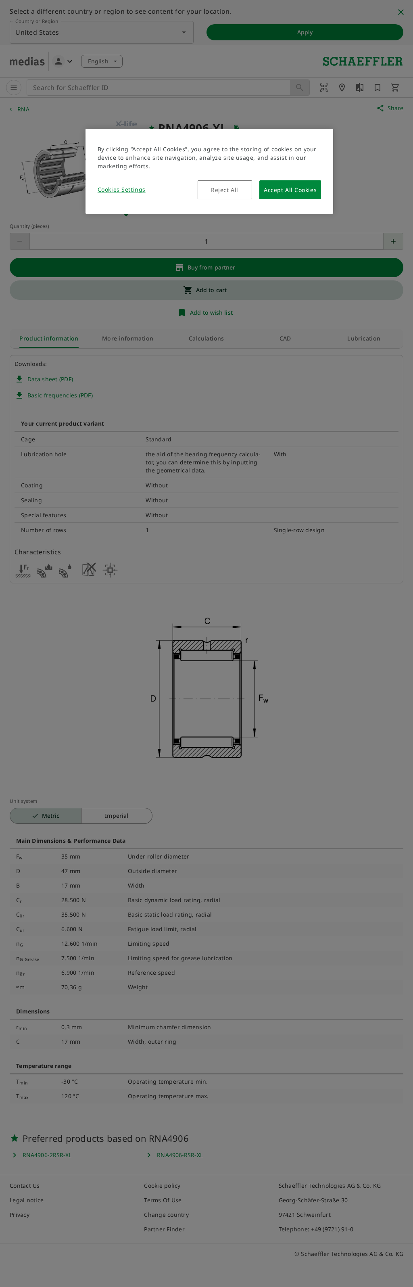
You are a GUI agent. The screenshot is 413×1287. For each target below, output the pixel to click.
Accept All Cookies (290, 190)
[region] (209, 171)
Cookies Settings (122, 189)
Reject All (224, 190)
